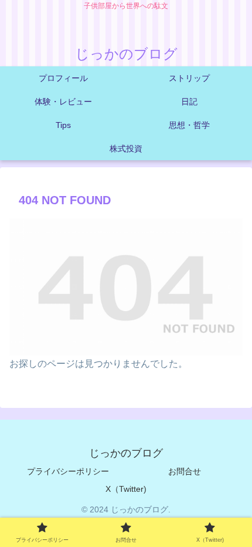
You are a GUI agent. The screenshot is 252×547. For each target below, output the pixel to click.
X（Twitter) (126, 489)
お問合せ (184, 471)
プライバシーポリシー (68, 471)
